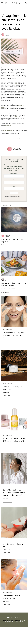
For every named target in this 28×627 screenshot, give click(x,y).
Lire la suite (7, 344)
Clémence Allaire (6, 444)
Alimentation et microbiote (8, 288)
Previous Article (7, 205)
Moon (2, 244)
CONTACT (22, 623)
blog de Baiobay (15, 116)
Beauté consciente (5, 11)
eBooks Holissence (7, 130)
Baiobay (16, 83)
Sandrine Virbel (7, 34)
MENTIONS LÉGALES (11, 621)
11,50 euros (8, 125)
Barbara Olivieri (5, 498)
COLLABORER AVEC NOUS (15, 623)
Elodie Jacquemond (6, 341)
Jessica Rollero (7, 279)
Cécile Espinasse (6, 392)
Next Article (4, 249)
